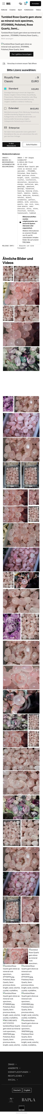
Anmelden (35, 4)
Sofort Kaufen (31, 144)
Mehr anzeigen (7, 38)
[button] (8, 273)
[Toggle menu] (3, 3)
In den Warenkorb (11, 144)
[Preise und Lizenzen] (20, 3)
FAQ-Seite (26, 242)
